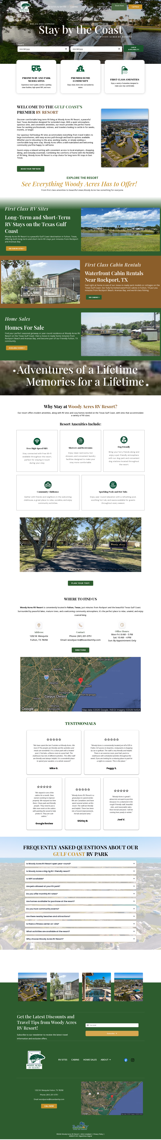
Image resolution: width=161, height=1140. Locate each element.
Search (126, 43)
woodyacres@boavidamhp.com (84, 639)
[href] (80, 684)
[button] (106, 6)
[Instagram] (132, 1060)
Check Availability (133, 48)
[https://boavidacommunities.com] (80, 1126)
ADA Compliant (86, 1134)
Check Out (75, 44)
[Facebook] (125, 1060)
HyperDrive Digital (85, 1136)
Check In (21, 44)
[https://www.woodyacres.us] (24, 6)
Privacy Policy (98, 1134)
